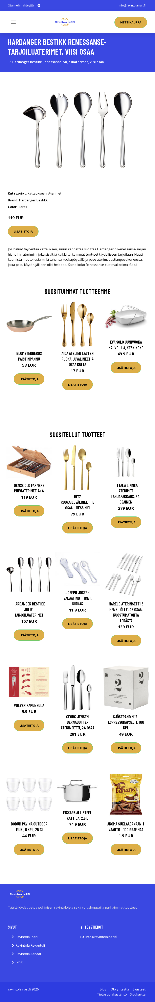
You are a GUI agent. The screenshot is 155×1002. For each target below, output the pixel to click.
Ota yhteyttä (120, 989)
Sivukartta (138, 994)
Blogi (19, 962)
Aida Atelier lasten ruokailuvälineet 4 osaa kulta (78, 359)
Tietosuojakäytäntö (112, 994)
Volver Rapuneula (29, 705)
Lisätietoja (23, 231)
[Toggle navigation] (13, 22)
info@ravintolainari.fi (132, 5)
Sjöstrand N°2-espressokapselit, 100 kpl (126, 722)
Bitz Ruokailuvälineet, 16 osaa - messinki (77, 502)
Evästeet (139, 989)
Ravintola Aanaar (28, 954)
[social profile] (39, 5)
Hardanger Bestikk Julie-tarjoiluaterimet (29, 609)
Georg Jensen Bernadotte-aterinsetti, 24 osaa (77, 722)
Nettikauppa (130, 22)
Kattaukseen (37, 193)
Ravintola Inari (27, 937)
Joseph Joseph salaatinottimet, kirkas (78, 598)
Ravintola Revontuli (30, 945)
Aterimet (54, 193)
